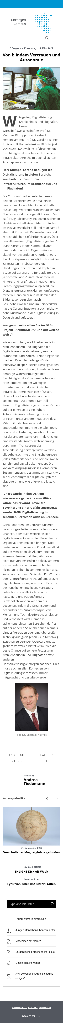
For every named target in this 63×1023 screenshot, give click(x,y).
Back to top (29, 1016)
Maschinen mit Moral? (28, 941)
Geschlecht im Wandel (28, 962)
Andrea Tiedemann (34, 781)
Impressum (45, 1007)
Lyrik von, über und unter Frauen (31, 882)
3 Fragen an (16, 48)
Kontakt (32, 1007)
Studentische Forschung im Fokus (35, 952)
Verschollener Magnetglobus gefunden (31, 852)
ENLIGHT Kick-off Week (31, 870)
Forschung (30, 48)
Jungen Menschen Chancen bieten (36, 930)
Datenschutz (19, 1007)
